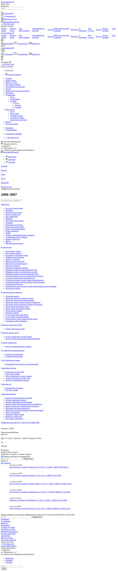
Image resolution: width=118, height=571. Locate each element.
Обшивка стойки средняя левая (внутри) (21, 272)
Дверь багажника (12, 296)
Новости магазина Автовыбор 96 (16, 456)
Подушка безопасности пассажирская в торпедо (24, 276)
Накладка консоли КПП (15, 262)
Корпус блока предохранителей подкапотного (24, 404)
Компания (5, 519)
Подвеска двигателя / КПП (11, 325)
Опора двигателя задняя (15, 329)
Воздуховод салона (13, 251)
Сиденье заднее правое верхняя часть (20, 278)
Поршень (9, 223)
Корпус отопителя (13, 259)
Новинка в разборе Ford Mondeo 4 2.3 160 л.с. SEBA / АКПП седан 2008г (38, 500)
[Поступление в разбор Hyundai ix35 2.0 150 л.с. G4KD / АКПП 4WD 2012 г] (5, 468)
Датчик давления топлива (16, 400)
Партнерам (5, 525)
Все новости (6, 463)
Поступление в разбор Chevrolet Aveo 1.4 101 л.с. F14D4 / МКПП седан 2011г (40, 492)
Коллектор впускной (14, 212)
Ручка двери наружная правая (17, 317)
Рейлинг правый (12, 313)
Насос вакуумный (13, 374)
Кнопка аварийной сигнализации (19, 402)
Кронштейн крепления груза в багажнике (22, 364)
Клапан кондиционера (14, 354)
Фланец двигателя (13, 239)
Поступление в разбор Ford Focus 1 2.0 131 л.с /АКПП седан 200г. (35, 475)
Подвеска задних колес (10, 333)
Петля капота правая (14, 311)
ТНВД (8, 233)
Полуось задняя (12, 390)
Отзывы (18, 105)
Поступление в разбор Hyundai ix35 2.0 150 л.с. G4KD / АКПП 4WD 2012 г (39, 467)
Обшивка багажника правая (17, 268)
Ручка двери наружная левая (17, 315)
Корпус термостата (13, 214)
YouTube (11, 162)
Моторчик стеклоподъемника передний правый (24, 410)
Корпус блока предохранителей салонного (22, 406)
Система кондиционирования (12, 350)
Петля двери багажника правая (18, 309)
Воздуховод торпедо (14, 253)
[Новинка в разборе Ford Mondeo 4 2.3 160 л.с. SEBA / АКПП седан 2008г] (5, 501)
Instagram (11, 159)
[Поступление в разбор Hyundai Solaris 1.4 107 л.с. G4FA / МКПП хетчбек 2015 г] (5, 485)
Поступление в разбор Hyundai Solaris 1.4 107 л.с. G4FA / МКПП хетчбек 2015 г (41, 484)
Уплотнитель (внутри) (14, 284)
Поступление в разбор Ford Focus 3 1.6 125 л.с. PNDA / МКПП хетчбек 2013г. (40, 508)
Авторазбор (5, 536)
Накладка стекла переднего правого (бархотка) (24, 304)
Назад (12, 97)
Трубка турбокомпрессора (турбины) (20, 235)
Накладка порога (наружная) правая (20, 300)
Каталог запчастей (8, 534)
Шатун (8, 241)
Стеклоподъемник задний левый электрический (25, 280)
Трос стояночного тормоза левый (19, 376)
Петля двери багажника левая (17, 307)
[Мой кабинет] (2, 41)
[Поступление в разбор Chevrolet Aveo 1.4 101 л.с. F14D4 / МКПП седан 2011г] (5, 493)
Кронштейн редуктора (14, 388)
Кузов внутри (6, 247)
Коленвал (9, 210)
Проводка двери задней (15, 414)
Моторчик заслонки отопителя (18, 408)
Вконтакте (12, 157)
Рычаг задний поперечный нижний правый (23, 339)
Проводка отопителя (14, 417)
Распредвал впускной (14, 225)
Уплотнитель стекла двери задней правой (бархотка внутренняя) (31, 286)
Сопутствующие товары (10, 360)
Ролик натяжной (12, 231)
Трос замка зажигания (14, 419)
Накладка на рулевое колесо (17, 264)
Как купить (14, 114)
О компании (15, 99)
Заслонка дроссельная (14, 208)
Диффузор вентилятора (15, 257)
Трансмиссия (6, 384)
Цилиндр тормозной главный (17, 380)
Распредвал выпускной (15, 227)
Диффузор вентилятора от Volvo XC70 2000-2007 (20, 422)
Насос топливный (13, 412)
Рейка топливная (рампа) (15, 229)
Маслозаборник (12, 217)
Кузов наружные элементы (11, 292)
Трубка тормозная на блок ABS (18, 378)
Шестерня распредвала (15, 243)
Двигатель (5, 204)
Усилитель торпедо (13, 288)
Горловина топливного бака (17, 255)
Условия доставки (8, 527)
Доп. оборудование (8, 540)
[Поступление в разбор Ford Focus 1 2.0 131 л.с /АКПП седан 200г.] (5, 476)
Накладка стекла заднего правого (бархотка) (23, 302)
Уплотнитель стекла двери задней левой (21, 319)
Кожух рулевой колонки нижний (18, 346)
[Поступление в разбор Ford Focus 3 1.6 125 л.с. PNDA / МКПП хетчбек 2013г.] (5, 509)
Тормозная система (8, 368)
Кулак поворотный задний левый (19, 337)
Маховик (9, 219)
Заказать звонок (7, 66)
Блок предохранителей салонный (19, 398)
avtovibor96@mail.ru (11, 152)
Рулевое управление (9, 343)
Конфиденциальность (9, 532)
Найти (4, 569)
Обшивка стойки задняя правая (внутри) (21, 270)
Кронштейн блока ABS (15, 372)
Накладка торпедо (13, 266)
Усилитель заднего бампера (16, 321)
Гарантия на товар (8, 529)
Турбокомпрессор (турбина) (16, 237)
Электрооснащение (8, 394)
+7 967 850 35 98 (7, 24)
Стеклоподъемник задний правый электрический (25, 282)
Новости (4, 523)
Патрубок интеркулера (14, 221)
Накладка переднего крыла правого (20, 298)
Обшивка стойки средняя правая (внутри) (22, 274)
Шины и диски (7, 538)
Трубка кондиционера (14, 356)
